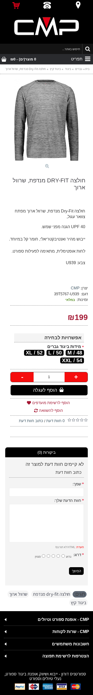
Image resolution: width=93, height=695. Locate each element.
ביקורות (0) (46, 452)
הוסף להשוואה (51, 410)
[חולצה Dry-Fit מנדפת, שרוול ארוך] (46, 120)
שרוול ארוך (18, 594)
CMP (75, 288)
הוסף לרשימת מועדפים (51, 402)
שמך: (77, 484)
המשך (76, 571)
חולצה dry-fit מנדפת (51, 594)
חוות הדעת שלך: (67, 500)
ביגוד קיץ (78, 602)
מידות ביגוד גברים (64, 346)
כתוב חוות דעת (31, 420)
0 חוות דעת (55, 420)
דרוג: (77, 555)
